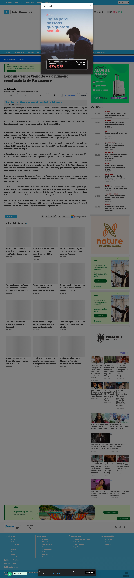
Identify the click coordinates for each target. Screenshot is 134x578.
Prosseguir (89, 573)
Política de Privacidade (59, 574)
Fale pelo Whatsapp (20, 574)
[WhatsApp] (10, 574)
